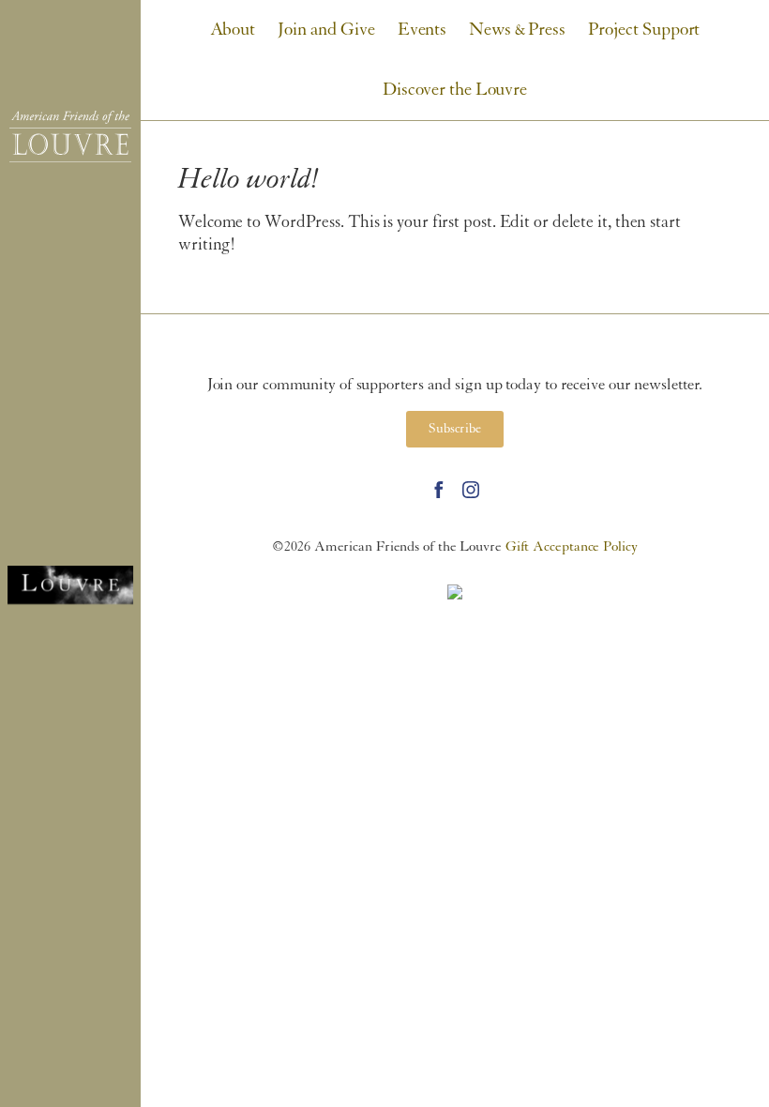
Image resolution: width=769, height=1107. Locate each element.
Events (422, 30)
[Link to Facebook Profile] (439, 490)
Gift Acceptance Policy (571, 546)
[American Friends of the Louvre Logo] (70, 136)
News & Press (517, 30)
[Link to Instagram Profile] (471, 490)
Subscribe (455, 429)
